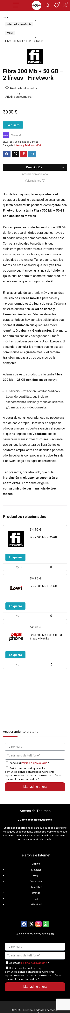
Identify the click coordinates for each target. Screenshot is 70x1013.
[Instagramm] (38, 924)
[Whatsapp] (46, 924)
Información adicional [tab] (35, 174)
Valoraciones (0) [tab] (35, 180)
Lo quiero (12, 125)
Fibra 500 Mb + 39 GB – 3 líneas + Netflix (46, 636)
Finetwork (16, 135)
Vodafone (36, 881)
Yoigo (36, 875)
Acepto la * (29, 763)
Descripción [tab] (34, 167)
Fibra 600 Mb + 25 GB (43, 537)
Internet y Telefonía (19, 24)
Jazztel (36, 863)
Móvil (10, 32)
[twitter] (31, 924)
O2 (36, 898)
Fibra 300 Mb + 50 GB (43, 586)
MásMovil (36, 904)
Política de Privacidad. (34, 763)
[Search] (47, 5)
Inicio (6, 17)
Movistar (36, 869)
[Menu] (16, 5)
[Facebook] (24, 924)
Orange (36, 892)
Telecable (36, 887)
